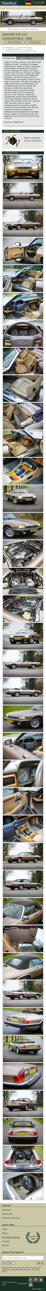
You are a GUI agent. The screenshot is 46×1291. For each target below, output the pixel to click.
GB (4, 1263)
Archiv (5, 1246)
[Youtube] (30, 1284)
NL (11, 1263)
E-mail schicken (32, 141)
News (4, 1233)
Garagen (6, 1210)
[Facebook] (30, 1279)
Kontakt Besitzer (11, 1218)
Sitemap (6, 1241)
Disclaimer (22, 1284)
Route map (7, 1214)
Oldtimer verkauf (11, 1237)
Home (4, 1229)
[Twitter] (40, 1279)
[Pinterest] (35, 1279)
